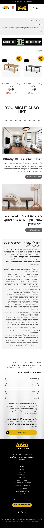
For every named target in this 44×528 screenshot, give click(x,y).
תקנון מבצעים (22, 475)
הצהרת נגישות (22, 480)
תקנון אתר (22, 472)
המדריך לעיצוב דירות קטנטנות (22, 159)
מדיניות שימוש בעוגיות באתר (22, 483)
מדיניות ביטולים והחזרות (22, 485)
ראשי (40, 20)
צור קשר (22, 493)
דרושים (22, 469)
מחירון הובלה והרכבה (22, 491)
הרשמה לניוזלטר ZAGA (22, 505)
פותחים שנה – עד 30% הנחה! (22, 2)
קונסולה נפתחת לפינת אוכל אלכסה (33, 85)
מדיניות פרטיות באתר (21, 525)
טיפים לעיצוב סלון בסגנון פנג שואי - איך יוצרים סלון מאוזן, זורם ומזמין (23, 220)
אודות (22, 467)
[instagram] (26, 511)
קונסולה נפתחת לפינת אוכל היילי (11, 85)
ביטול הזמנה (22, 477)
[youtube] (22, 511)
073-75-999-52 (26, 454)
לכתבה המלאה (35, 177)
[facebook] (18, 511)
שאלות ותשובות (22, 488)
